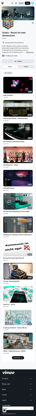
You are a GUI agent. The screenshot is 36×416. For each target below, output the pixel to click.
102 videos (8, 73)
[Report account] (4, 410)
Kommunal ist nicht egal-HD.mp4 (13, 258)
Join (27, 3)
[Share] (32, 22)
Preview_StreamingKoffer (11, 281)
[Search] (12, 3)
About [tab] (26, 67)
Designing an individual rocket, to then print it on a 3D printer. (18, 235)
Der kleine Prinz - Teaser (10, 165)
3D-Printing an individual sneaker (13, 142)
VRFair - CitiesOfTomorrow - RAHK (14, 351)
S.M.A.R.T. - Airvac (9, 305)
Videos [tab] (10, 67)
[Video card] (18, 87)
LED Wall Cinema (8, 188)
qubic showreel (8, 95)
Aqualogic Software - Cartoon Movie (15, 328)
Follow (19, 61)
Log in (21, 3)
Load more (16, 358)
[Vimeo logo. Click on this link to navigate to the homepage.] (8, 373)
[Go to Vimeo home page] (2, 3)
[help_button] (16, 3)
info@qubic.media (11, 56)
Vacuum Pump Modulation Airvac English (16, 212)
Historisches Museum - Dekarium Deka (15, 118)
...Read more (30, 52)
